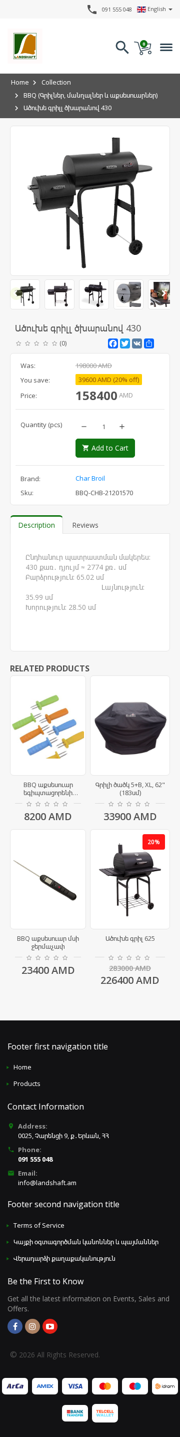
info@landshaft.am (47, 1182)
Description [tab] (36, 525)
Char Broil (90, 478)
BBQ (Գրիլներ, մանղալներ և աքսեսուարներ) (91, 95)
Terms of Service (39, 1225)
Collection (56, 82)
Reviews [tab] (85, 525)
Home (20, 82)
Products (27, 1083)
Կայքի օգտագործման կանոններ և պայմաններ (86, 1241)
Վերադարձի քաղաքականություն (65, 1258)
